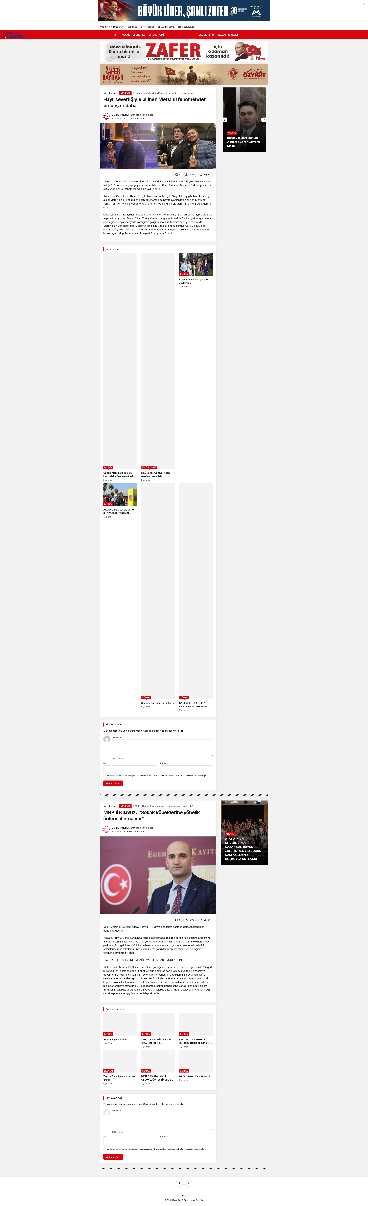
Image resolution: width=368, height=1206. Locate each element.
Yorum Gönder (113, 783)
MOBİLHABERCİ (120, 114)
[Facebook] (179, 1183)
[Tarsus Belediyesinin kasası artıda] (120, 1067)
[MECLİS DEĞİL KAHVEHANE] (196, 1067)
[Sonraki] (263, 120)
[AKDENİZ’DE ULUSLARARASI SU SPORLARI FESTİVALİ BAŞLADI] (120, 597)
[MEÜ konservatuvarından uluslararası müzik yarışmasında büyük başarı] (158, 367)
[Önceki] (225, 120)
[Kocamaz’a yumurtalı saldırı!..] (158, 597)
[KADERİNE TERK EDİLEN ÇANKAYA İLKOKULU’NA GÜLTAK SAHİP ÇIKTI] (196, 597)
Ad (105, 763)
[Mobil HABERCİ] (15, 34)
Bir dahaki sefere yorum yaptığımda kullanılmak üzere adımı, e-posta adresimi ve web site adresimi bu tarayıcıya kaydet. (158, 775)
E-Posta (164, 763)
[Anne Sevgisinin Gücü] (120, 1030)
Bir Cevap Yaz (114, 724)
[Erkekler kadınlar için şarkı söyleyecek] (196, 367)
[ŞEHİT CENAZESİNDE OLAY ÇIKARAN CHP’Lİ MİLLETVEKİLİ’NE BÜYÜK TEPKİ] (158, 1030)
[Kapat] (364, 3)
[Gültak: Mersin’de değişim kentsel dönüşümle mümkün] (120, 367)
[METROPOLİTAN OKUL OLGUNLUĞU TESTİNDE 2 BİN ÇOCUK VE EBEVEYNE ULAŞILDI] (158, 1067)
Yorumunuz (118, 737)
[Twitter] (188, 1183)
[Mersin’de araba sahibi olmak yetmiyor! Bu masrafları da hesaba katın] (244, 119)
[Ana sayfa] (115, 34)
